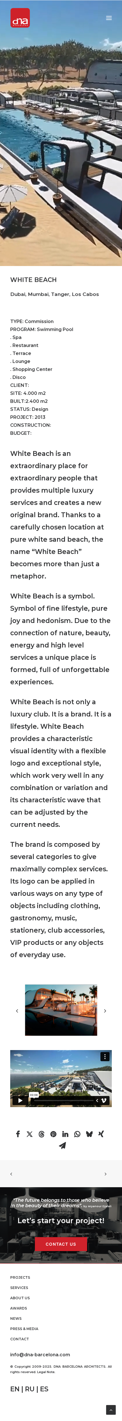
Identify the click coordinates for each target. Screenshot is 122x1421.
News (16, 1318)
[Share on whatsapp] (77, 1134)
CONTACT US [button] (61, 1244)
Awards (18, 1308)
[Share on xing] (101, 1134)
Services (19, 1288)
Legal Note (45, 1372)
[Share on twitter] (29, 1134)
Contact (19, 1339)
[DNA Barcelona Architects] (20, 18)
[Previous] (17, 1023)
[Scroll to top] (111, 1409)
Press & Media (24, 1329)
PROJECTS (20, 1277)
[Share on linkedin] (65, 1134)
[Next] (105, 1023)
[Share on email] (62, 1145)
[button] (109, 18)
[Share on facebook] (18, 1134)
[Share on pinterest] (53, 1134)
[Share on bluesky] (89, 1134)
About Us (20, 1298)
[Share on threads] (41, 1134)
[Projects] (61, 133)
